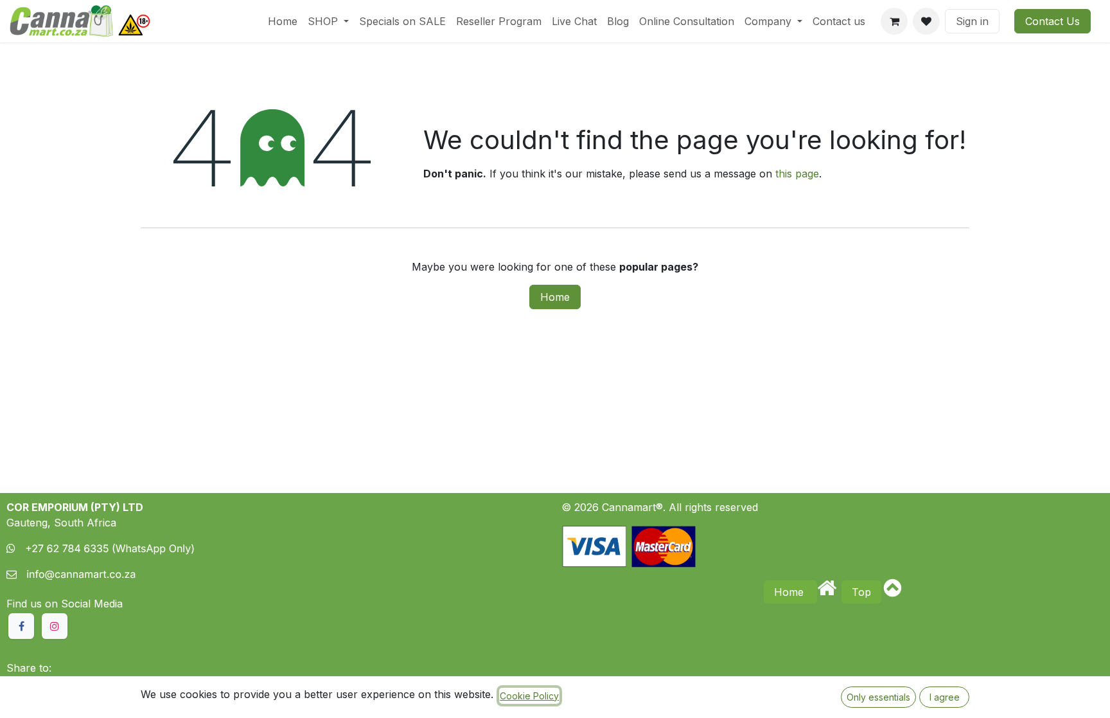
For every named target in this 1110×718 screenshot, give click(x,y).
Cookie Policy (529, 695)
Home (555, 297)
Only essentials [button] (878, 697)
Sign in (972, 21)
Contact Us (1052, 21)
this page (797, 173)
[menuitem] (283, 21)
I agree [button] (944, 697)
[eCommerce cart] (894, 21)
